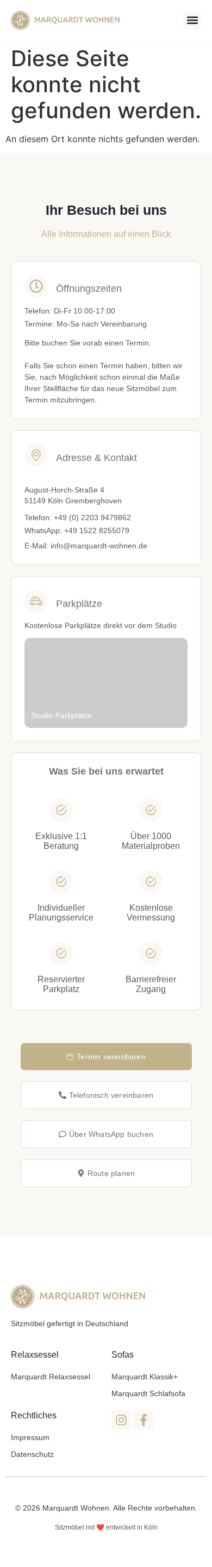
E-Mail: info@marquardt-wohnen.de (85, 545)
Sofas (122, 1354)
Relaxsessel (35, 1354)
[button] (192, 20)
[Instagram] (121, 1420)
